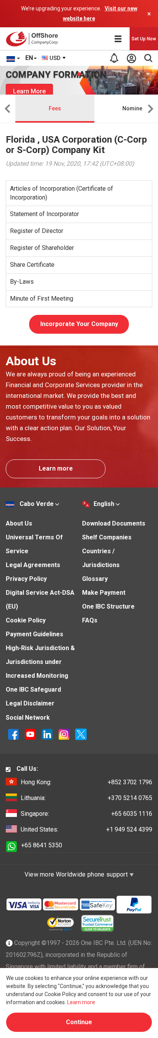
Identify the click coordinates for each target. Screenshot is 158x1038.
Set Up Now (144, 39)
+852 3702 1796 (86, 782)
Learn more (56, 468)
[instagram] (64, 734)
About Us (19, 523)
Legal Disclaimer (30, 703)
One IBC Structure (108, 606)
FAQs (89, 620)
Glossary (95, 578)
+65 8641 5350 (41, 845)
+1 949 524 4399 (86, 829)
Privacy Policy (26, 578)
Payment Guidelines (34, 634)
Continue (79, 1022)
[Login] (131, 58)
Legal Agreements (33, 565)
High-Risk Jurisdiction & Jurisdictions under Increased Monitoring (40, 661)
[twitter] (81, 734)
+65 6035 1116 (86, 813)
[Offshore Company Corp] (34, 38)
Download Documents (113, 523)
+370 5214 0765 (86, 798)
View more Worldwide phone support (77, 874)
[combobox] (54, 58)
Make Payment (103, 592)
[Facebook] (14, 734)
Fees (55, 108)
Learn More (29, 91)
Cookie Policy (26, 620)
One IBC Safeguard (33, 689)
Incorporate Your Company (79, 324)
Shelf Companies (107, 537)
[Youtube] (31, 734)
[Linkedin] (48, 734)
